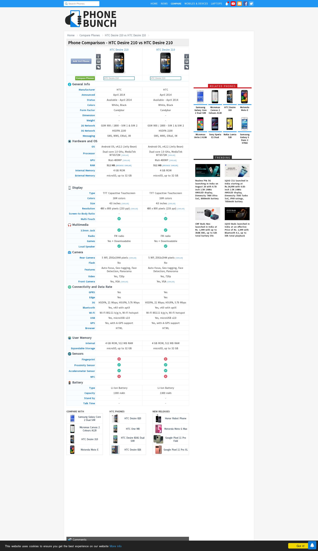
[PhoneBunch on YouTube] (233, 4)
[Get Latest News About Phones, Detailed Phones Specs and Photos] (73, 18)
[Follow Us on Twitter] (251, 4)
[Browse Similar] (124, 165)
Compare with (75, 411)
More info (116, 546)
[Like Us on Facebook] (245, 4)
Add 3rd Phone (81, 61)
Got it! (301, 546)
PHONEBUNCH (100, 18)
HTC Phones (117, 411)
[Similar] (125, 155)
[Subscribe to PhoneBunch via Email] (239, 4)
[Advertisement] (194, 19)
